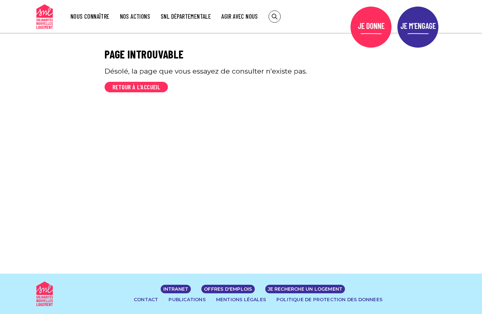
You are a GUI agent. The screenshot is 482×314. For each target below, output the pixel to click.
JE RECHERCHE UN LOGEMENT (305, 289)
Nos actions (135, 16)
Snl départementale (186, 16)
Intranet (176, 289)
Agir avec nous (239, 16)
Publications (187, 300)
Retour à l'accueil (136, 87)
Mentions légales (241, 300)
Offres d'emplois (228, 289)
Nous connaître (90, 16)
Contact (146, 300)
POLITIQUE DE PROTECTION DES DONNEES (329, 300)
